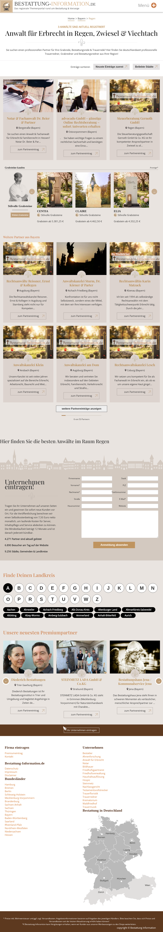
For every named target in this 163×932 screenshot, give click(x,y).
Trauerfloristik (90, 793)
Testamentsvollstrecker (95, 790)
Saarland (9, 821)
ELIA (117, 211)
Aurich (128, 615)
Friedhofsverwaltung (94, 773)
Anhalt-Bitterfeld (107, 615)
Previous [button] (32, 191)
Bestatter (87, 753)
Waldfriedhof (90, 803)
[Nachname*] (97, 492)
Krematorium (90, 800)
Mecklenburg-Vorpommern (20, 797)
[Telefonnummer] (143, 492)
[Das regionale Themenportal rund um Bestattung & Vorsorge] (6, 6)
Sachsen (9, 808)
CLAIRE (81, 211)
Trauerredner (90, 796)
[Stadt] (143, 478)
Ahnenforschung (92, 756)
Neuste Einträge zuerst (109, 66)
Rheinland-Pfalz (13, 824)
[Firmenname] (97, 478)
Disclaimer (10, 775)
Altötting (11, 615)
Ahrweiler (29, 609)
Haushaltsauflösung (93, 776)
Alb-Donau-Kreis (80, 609)
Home (71, 18)
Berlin (8, 791)
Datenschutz (11, 768)
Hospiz (86, 780)
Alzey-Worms (32, 615)
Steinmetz (88, 783)
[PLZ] (143, 485)
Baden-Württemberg (16, 818)
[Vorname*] (97, 485)
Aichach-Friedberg (53, 609)
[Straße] (97, 499)
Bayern (81, 18)
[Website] (143, 506)
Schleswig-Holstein (15, 794)
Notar (86, 763)
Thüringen (10, 811)
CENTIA (42, 211)
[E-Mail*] (143, 499)
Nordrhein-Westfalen (16, 828)
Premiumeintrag (14, 753)
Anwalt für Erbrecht (93, 759)
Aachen (11, 609)
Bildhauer (88, 766)
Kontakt (9, 756)
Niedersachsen (13, 831)
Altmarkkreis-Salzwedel (138, 609)
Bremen (9, 787)
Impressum (11, 771)
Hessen (9, 834)
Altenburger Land (107, 609)
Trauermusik (89, 806)
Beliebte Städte (144, 66)
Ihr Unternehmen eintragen (82, 730)
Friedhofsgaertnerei (93, 769)
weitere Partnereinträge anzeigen (81, 408)
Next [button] (154, 191)
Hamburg (10, 784)
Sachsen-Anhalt (13, 804)
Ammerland (82, 615)
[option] (54, 199)
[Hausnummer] (97, 506)
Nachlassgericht (91, 786)
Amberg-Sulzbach (57, 615)
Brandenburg (12, 801)
